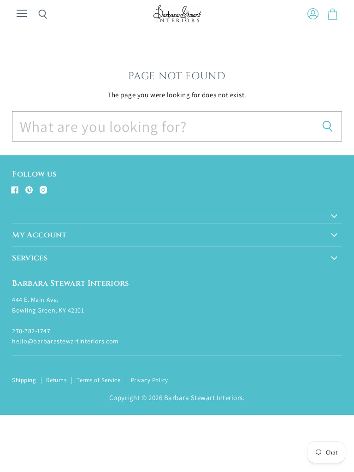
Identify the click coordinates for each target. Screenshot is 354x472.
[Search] (35, 14)
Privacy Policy (149, 380)
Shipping (24, 380)
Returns (56, 380)
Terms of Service (98, 380)
